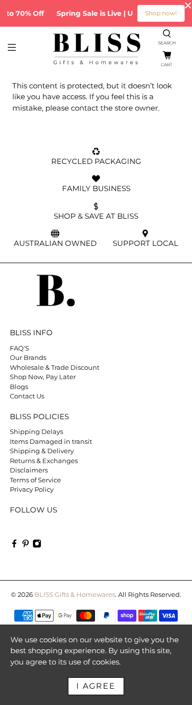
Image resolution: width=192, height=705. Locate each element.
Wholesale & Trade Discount (54, 367)
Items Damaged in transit (51, 441)
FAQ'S (19, 348)
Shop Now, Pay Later (43, 377)
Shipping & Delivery (42, 451)
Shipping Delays (36, 431)
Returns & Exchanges (44, 461)
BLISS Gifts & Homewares (74, 594)
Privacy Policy (32, 489)
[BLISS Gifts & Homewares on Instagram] (36, 545)
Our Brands (28, 357)
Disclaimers (29, 470)
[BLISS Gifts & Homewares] (96, 49)
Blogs (19, 387)
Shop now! (161, 13)
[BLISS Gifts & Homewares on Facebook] (14, 545)
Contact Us (27, 396)
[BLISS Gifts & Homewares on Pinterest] (25, 545)
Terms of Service (35, 480)
